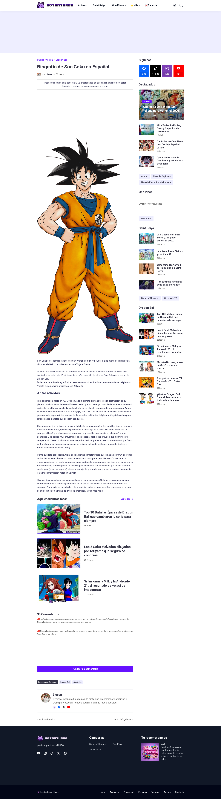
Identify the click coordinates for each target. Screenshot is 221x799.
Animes (82, 5)
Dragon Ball (61, 60)
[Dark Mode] (174, 5)
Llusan (56, 792)
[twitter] (64, 707)
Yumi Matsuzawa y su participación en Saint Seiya (169, 267)
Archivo (167, 792)
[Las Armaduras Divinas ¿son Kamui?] (146, 254)
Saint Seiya (99, 5)
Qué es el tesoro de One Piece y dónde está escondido (170, 160)
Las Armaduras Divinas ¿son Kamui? (170, 253)
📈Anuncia (151, 5)
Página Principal (45, 60)
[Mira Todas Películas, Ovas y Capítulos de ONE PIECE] (146, 129)
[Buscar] (181, 5)
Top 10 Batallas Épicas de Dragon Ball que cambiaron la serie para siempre (108, 516)
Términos (142, 792)
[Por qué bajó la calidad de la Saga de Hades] (146, 285)
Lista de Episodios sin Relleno (156, 182)
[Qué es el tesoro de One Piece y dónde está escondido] (146, 161)
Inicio (103, 792)
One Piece (118, 5)
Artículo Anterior (47, 719)
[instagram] (54, 707)
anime (144, 176)
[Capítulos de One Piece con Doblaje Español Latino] (146, 145)
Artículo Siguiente (122, 719)
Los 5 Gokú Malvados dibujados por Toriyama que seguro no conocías (107, 551)
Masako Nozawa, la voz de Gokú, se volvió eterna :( (170, 365)
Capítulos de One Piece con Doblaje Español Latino (170, 144)
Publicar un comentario (85, 668)
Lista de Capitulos (162, 176)
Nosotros (155, 792)
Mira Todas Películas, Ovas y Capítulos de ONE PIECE (169, 128)
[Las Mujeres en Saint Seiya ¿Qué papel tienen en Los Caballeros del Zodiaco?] (146, 238)
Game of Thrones (149, 298)
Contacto (179, 792)
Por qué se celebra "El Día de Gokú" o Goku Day (169, 381)
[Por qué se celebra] (146, 382)
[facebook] (59, 707)
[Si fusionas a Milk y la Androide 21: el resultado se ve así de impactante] (58, 588)
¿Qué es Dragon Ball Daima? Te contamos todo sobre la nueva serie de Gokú (169, 397)
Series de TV (170, 298)
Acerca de (114, 792)
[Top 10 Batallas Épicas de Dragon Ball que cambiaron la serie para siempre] (58, 519)
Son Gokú (77, 682)
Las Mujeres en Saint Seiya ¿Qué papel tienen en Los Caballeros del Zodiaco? (168, 237)
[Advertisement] (110, 32)
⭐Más (134, 5)
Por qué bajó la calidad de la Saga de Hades (169, 283)
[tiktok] (51, 753)
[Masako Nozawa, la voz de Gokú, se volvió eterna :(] (146, 366)
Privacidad (129, 792)
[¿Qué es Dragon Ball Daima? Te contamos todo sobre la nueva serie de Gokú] (146, 398)
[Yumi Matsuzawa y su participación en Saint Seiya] (146, 268)
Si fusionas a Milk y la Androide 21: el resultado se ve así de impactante (107, 585)
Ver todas (125, 499)
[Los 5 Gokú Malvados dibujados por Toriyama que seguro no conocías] (58, 553)
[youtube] (68, 707)
